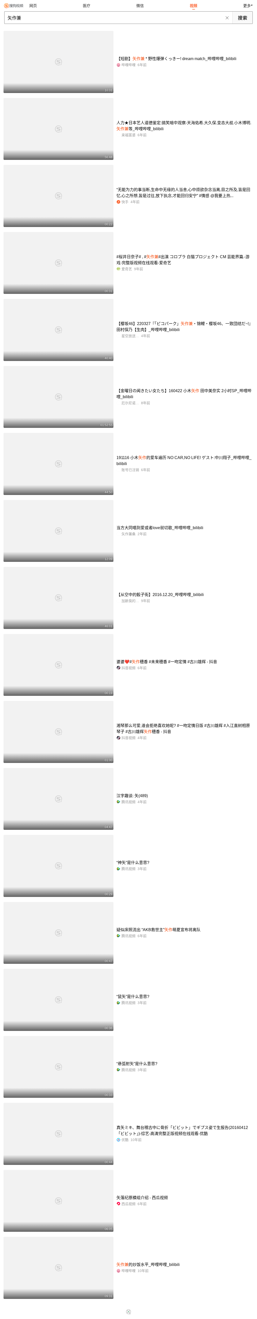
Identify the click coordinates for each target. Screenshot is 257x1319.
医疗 (86, 6)
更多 (247, 6)
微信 (140, 6)
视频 (193, 6)
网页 (33, 6)
